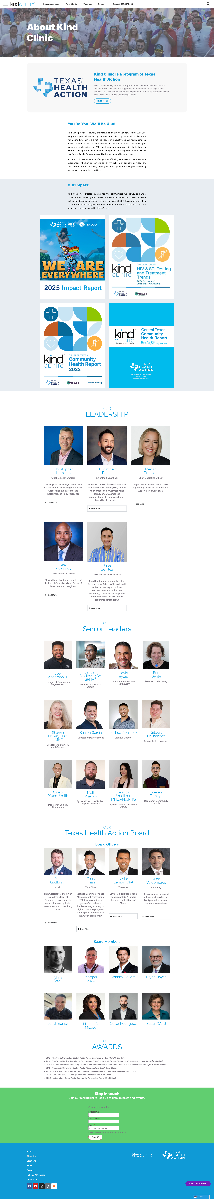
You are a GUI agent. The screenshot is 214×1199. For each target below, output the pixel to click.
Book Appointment (51, 4)
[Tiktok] (48, 1186)
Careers (30, 1170)
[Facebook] (29, 1186)
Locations (31, 1161)
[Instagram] (42, 1186)
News (29, 1165)
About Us (31, 1156)
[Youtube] (35, 1186)
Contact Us (32, 1179)
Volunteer (87, 4)
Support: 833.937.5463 (123, 4)
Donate (101, 4)
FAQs (29, 1151)
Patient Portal (71, 4)
